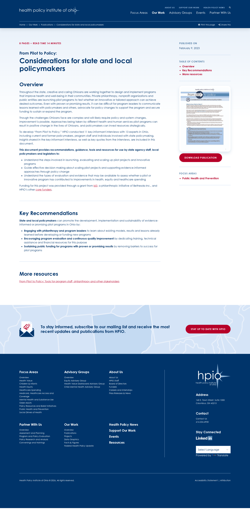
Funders (113, 387)
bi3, (96, 185)
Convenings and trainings (32, 442)
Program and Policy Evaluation (34, 436)
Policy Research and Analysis (33, 439)
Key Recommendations (197, 70)
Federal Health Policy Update (79, 446)
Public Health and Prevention (200, 178)
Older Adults (25, 403)
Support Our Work (189, 8)
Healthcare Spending (30, 390)
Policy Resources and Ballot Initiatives (37, 406)
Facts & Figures (71, 442)
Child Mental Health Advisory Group (82, 387)
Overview (188, 66)
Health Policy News (214, 8)
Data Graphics (71, 439)
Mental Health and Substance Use (36, 399)
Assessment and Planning (31, 433)
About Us (170, 8)
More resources (192, 74)
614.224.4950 (202, 422)
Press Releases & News (120, 393)
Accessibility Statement (206, 480)
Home (22, 24)
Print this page (207, 24)
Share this (226, 24)
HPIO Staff (114, 380)
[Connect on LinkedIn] (204, 438)
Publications (47, 24)
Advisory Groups (180, 12)
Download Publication (200, 157)
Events (200, 12)
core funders (44, 189)
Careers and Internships (120, 390)
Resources (116, 442)
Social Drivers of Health (30, 412)
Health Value (25, 380)
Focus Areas (139, 12)
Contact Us (201, 418)
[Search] (230, 7)
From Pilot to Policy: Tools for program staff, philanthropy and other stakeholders (69, 281)
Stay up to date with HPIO (208, 329)
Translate (222, 455)
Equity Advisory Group (75, 380)
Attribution (225, 480)
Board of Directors (117, 383)
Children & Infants (28, 383)
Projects (68, 436)
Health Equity (26, 387)
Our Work (158, 12)
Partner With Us (220, 12)
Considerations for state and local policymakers (80, 24)
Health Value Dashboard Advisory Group (84, 383)
